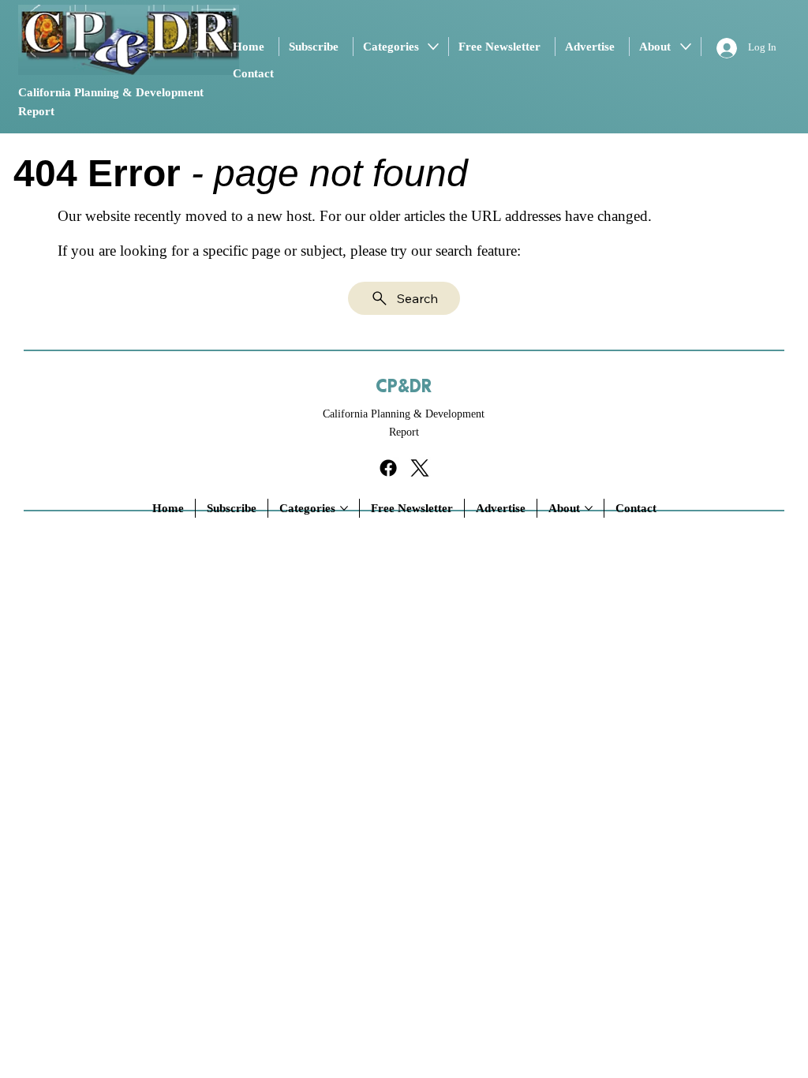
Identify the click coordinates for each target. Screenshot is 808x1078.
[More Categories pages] (433, 46)
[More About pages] (685, 46)
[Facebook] (388, 468)
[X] (420, 468)
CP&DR (404, 387)
